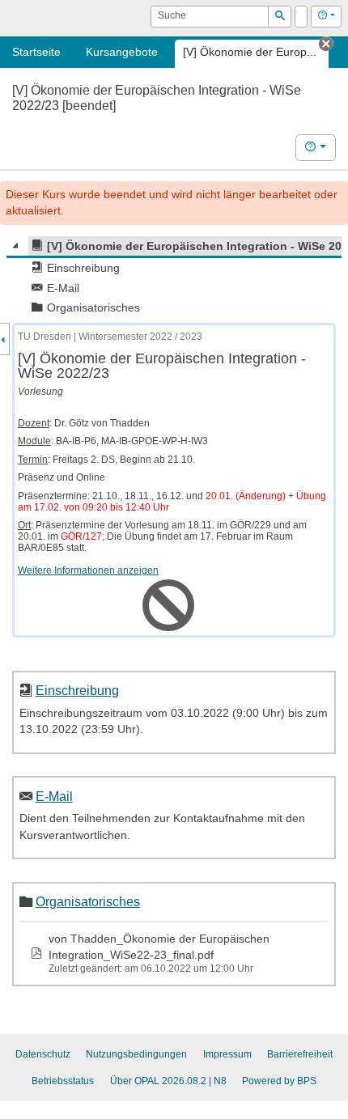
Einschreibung (77, 690)
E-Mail (54, 796)
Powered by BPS (279, 1081)
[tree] (174, 277)
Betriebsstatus (63, 1081)
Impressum (227, 1054)
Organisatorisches (88, 901)
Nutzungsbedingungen (136, 1054)
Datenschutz (42, 1054)
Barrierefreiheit (300, 1054)
